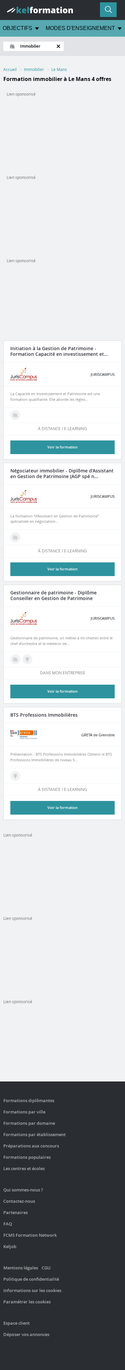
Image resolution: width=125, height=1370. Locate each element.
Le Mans (59, 69)
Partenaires (15, 1212)
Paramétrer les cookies (27, 1302)
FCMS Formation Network (30, 1235)
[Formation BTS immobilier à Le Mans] (15, 776)
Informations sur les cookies (32, 1290)
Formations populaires (27, 1157)
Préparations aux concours (31, 1146)
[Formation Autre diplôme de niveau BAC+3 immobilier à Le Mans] (27, 659)
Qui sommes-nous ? (23, 1190)
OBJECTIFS (17, 28)
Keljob (9, 1246)
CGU (46, 1268)
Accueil (10, 69)
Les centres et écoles (24, 1168)
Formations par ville (24, 1112)
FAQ (7, 1224)
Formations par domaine (29, 1123)
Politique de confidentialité (31, 1279)
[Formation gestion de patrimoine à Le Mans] (15, 415)
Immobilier (34, 69)
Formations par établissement (34, 1134)
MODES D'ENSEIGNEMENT (80, 28)
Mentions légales (20, 1268)
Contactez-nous (19, 1201)
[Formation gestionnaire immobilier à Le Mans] (15, 537)
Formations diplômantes (28, 1100)
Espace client (16, 1323)
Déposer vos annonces (26, 1334)
